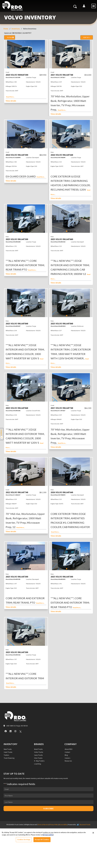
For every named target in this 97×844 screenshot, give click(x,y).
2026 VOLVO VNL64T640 (62, 155)
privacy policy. (48, 835)
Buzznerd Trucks (85, 824)
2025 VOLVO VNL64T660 (62, 239)
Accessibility (63, 824)
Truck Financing (9, 758)
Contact (67, 752)
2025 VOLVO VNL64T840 (17, 323)
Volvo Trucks (38, 752)
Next (44, 53)
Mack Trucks (38, 749)
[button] (84, 6)
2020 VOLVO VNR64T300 (17, 75)
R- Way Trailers (39, 761)
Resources (68, 761)
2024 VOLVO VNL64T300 (17, 155)
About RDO (68, 749)
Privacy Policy (54, 824)
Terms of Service (43, 824)
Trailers (6, 755)
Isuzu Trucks (38, 755)
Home (5, 29)
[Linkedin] (10, 731)
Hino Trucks (38, 758)
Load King (37, 764)
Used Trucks (8, 752)
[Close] (93, 832)
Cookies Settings (23, 839)
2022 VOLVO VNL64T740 (17, 492)
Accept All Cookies (42, 839)
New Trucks (8, 749)
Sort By (86, 37)
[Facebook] (6, 731)
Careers (67, 758)
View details (11, 101)
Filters (10, 37)
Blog (66, 755)
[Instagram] (15, 731)
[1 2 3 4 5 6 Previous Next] (26, 54)
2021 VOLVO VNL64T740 (62, 75)
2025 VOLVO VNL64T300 (17, 239)
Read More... (10, 97)
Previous (7, 53)
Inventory (16, 29)
